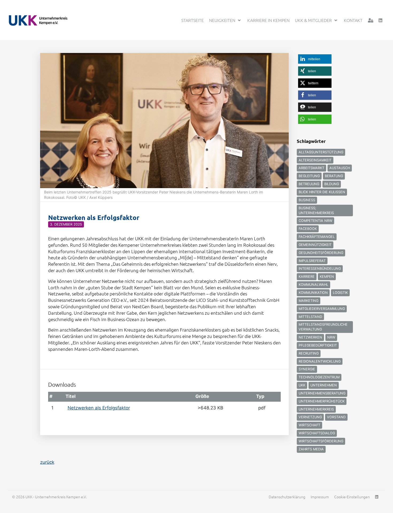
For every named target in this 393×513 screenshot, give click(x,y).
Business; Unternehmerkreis (316, 210)
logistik (340, 293)
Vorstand (336, 417)
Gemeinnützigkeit (315, 245)
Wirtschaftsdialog (317, 433)
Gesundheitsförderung (321, 253)
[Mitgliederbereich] (370, 20)
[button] (315, 59)
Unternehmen (323, 385)
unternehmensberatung (322, 393)
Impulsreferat (312, 261)
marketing (308, 301)
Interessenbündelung (320, 269)
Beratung (334, 176)
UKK (302, 385)
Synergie (307, 369)
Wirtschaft (309, 425)
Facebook (308, 229)
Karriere (307, 277)
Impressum (320, 496)
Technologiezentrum (319, 377)
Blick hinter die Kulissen (322, 192)
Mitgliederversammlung (322, 309)
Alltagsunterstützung (321, 152)
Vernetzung (310, 417)
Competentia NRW (315, 221)
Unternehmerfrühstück (322, 401)
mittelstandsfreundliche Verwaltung (323, 326)
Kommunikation (313, 293)
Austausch (339, 168)
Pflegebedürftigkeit (318, 345)
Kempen (327, 277)
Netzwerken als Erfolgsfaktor (99, 408)
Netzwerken (310, 337)
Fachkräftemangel (317, 237)
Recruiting (309, 353)
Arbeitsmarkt (311, 168)
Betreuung (309, 184)
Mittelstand (310, 317)
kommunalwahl (313, 285)
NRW (331, 337)
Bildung (331, 184)
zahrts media (311, 449)
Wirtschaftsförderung (321, 441)
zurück (47, 462)
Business (307, 200)
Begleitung (309, 176)
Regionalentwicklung (320, 361)
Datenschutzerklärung (287, 496)
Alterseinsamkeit (315, 160)
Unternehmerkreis (316, 409)
